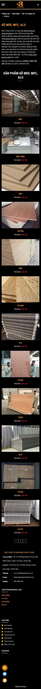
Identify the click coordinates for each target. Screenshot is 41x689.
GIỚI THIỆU (6, 595)
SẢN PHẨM (5, 601)
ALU (20, 343)
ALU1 (21, 454)
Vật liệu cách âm (9, 635)
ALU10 (20, 529)
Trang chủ (5, 14)
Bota (24, 687)
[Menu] (3, 5)
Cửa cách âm (8, 632)
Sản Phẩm (15, 14)
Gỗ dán (20, 380)
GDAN (20, 417)
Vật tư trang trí (28, 14)
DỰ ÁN (4, 605)
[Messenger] (5, 674)
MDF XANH (20, 156)
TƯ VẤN (5, 598)
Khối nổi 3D (8, 638)
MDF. (20, 119)
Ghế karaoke (8, 628)
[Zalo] (5, 680)
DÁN (20, 268)
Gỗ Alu (6, 16)
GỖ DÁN (20, 231)
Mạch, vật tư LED (9, 644)
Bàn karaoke (8, 625)
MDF (20, 194)
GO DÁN (20, 305)
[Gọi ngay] (5, 668)
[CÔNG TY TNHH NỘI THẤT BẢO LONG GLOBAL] (20, 4)
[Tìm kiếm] (38, 4)
